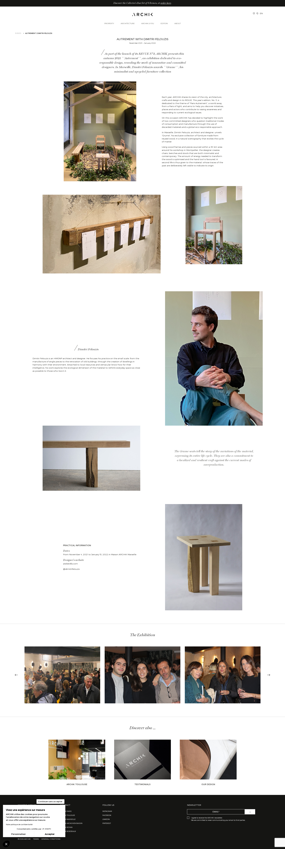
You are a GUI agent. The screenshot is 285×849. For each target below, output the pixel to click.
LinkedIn (106, 819)
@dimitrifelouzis (71, 569)
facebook (106, 815)
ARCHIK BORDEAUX (68, 831)
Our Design (208, 784)
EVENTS (18, 33)
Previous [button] (16, 674)
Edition (164, 23)
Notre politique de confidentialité (19, 824)
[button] (6, 844)
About (177, 23)
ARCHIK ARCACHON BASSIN (71, 823)
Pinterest (106, 823)
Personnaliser (18, 834)
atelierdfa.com (70, 563)
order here (165, 3)
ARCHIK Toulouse (76, 784)
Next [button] (268, 674)
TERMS (36, 839)
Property (109, 23)
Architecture (128, 23)
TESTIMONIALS (142, 784)
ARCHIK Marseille (68, 819)
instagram (107, 811)
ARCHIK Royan (66, 827)
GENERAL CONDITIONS (50, 839)
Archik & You (147, 23)
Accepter (50, 834)
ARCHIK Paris (66, 811)
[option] (62, 674)
